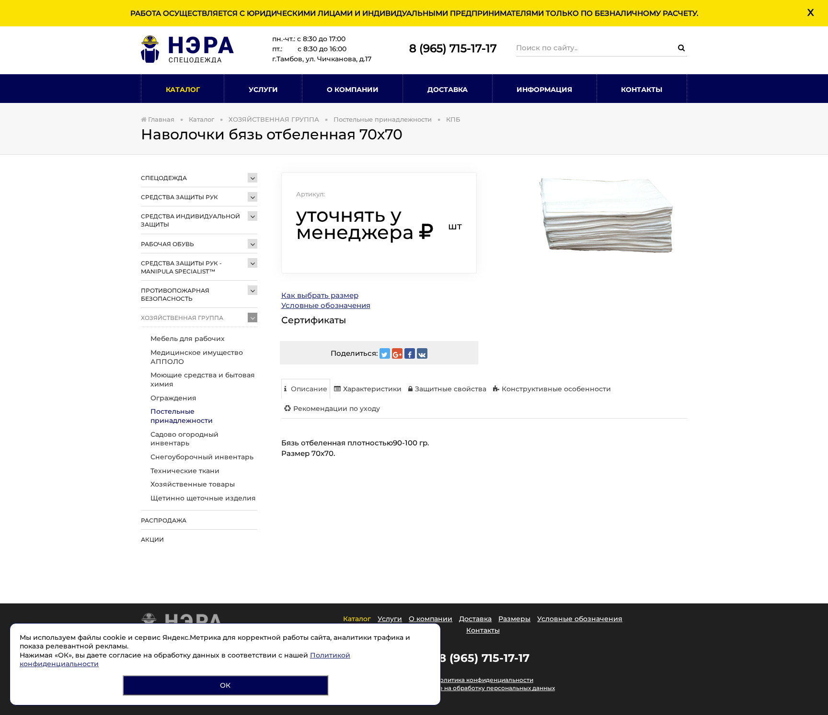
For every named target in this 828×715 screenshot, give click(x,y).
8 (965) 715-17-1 (449, 48)
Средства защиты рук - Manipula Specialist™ (181, 267)
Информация (544, 89)
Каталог (183, 89)
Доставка (447, 89)
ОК (225, 685)
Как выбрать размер (319, 295)
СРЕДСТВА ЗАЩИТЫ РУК (179, 197)
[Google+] (397, 353)
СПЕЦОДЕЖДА (164, 178)
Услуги (263, 89)
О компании (430, 618)
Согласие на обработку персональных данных (484, 688)
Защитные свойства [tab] (450, 389)
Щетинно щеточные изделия (203, 498)
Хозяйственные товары (192, 484)
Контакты (641, 89)
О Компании (353, 89)
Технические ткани (184, 470)
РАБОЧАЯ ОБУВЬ (167, 244)
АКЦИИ (152, 539)
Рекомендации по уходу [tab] (336, 408)
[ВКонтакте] (422, 353)
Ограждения (173, 398)
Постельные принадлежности (181, 416)
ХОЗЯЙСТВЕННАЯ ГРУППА (182, 317)
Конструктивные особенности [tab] (556, 389)
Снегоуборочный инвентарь (201, 457)
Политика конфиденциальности (484, 679)
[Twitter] (385, 353)
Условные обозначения (325, 305)
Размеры (514, 618)
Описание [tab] (308, 389)
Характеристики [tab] (372, 389)
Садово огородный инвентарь (184, 439)
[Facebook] (409, 353)
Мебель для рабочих (187, 338)
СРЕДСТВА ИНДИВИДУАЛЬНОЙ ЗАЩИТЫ (190, 220)
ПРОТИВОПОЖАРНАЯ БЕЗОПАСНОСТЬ (175, 294)
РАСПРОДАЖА (163, 520)
